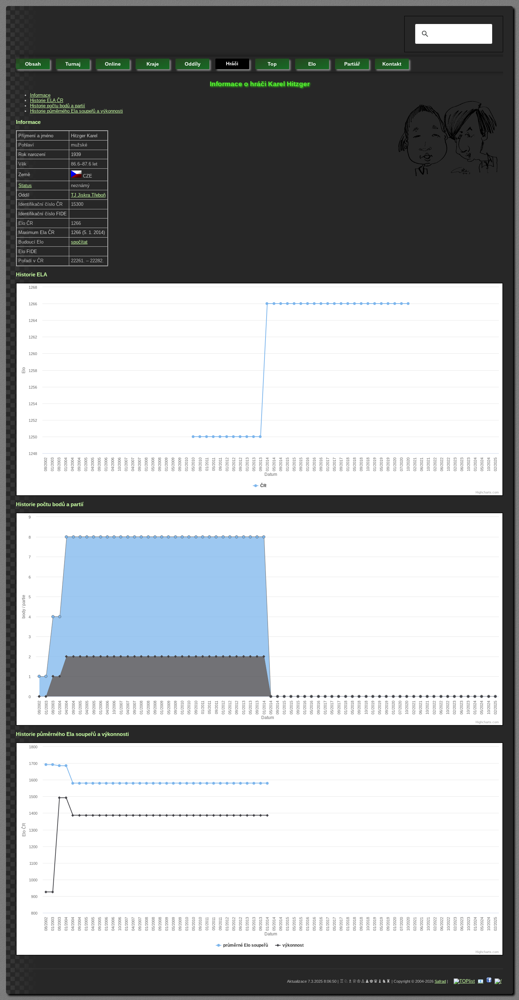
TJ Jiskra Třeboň (88, 195)
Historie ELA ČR (46, 100)
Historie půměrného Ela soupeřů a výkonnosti (76, 111)
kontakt (391, 64)
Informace (40, 95)
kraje (153, 64)
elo (312, 64)
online (113, 64)
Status (25, 185)
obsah (33, 64)
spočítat (79, 242)
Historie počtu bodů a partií (57, 105)
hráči (232, 63)
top (272, 64)
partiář (352, 64)
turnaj (72, 64)
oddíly (193, 64)
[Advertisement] (144, 32)
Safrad (440, 981)
